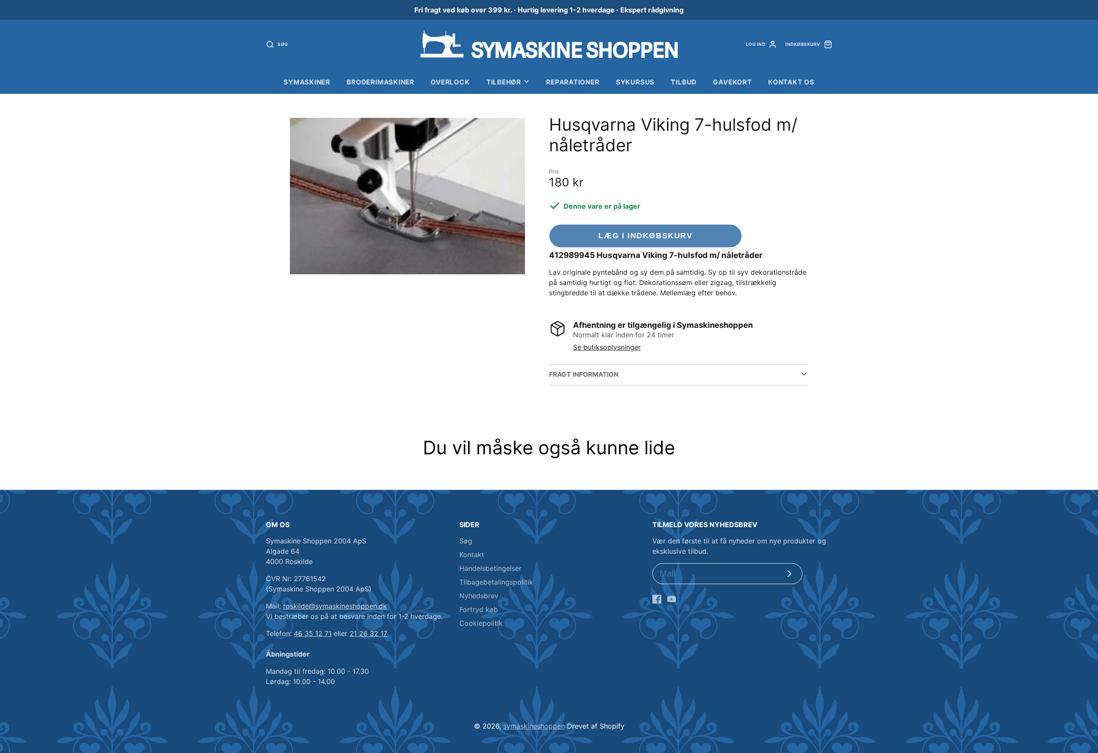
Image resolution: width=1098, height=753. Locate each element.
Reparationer (572, 82)
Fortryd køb (478, 609)
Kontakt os (791, 82)
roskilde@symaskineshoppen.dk (335, 606)
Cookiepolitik (481, 623)
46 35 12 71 (313, 633)
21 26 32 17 (368, 633)
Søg (465, 541)
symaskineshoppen (534, 726)
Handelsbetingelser (490, 568)
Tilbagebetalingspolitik (496, 582)
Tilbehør (503, 82)
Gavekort (732, 82)
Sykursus (635, 82)
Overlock (450, 82)
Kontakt (471, 554)
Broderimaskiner (380, 82)
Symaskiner (307, 82)
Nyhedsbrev (478, 595)
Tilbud (684, 82)
